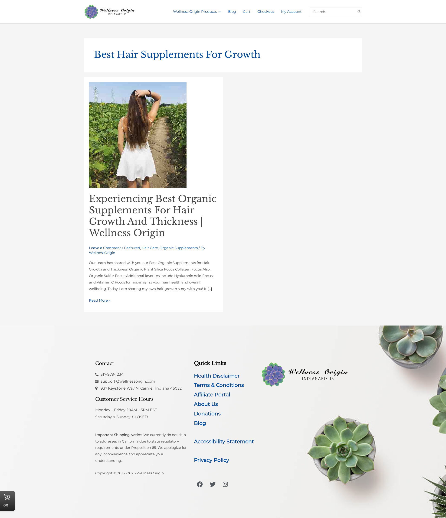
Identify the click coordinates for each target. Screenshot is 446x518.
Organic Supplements (179, 248)
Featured (132, 248)
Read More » (99, 300)
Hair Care (150, 248)
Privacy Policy (211, 460)
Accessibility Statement (224, 441)
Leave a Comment (105, 248)
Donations (207, 413)
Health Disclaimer (217, 376)
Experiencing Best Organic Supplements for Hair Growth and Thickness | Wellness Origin (152, 216)
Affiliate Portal (212, 394)
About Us (206, 404)
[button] (219, 11)
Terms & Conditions (219, 385)
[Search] (359, 11)
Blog (200, 423)
